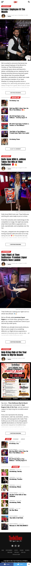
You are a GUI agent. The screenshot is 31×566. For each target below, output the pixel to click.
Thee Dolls (16, 552)
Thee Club (23, 552)
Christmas (9, 552)
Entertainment (9, 550)
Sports (16, 550)
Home (3, 550)
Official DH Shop (16, 554)
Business (27, 550)
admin (9, 16)
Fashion (21, 550)
